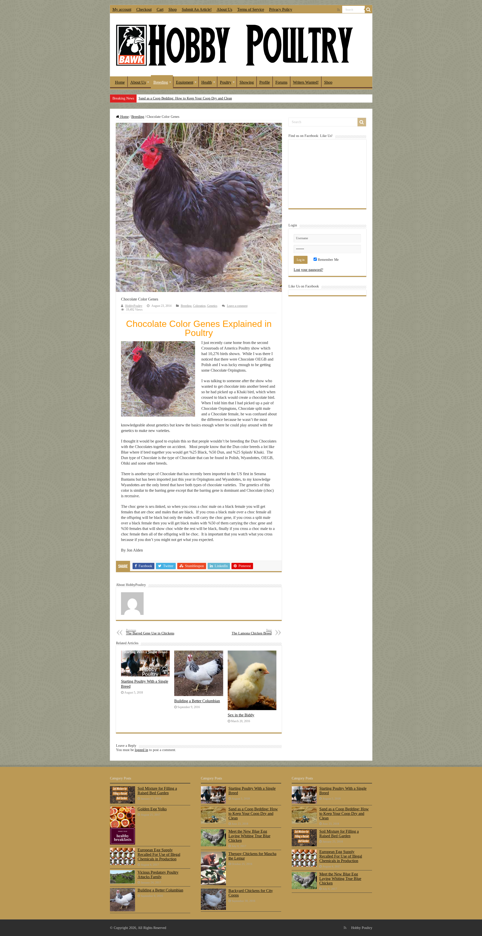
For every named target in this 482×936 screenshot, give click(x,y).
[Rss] (338, 10)
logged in (141, 750)
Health (206, 82)
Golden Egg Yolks (152, 809)
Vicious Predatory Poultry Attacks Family (158, 874)
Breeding (160, 82)
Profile (264, 82)
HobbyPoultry (133, 306)
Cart (160, 9)
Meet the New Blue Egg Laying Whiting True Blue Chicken (249, 836)
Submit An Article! (197, 9)
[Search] (368, 9)
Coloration (199, 306)
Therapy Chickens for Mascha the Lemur (252, 856)
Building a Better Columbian (197, 701)
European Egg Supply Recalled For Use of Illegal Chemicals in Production (159, 854)
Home (120, 82)
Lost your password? (308, 270)
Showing (246, 82)
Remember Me (328, 260)
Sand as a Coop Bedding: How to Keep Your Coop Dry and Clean (185, 98)
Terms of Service (250, 9)
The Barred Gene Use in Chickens (150, 631)
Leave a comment (237, 306)
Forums (281, 82)
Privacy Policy (280, 9)
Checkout (144, 9)
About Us (224, 9)
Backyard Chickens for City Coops (250, 893)
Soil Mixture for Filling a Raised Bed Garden (157, 790)
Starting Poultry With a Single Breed (252, 790)
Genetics (212, 306)
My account (121, 9)
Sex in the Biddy (241, 715)
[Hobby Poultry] (234, 44)
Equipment (184, 82)
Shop (172, 9)
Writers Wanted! (306, 82)
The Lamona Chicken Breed (252, 631)
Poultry (225, 82)
